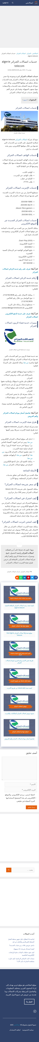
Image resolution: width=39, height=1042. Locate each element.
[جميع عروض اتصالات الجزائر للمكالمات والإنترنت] (19, 709)
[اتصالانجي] (36, 3)
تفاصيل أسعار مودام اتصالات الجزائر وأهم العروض (19, 739)
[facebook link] (34, 1011)
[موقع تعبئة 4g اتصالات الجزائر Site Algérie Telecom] (19, 629)
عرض (25, 100)
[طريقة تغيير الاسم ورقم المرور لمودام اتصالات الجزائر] (19, 657)
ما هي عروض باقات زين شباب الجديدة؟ (21, 945)
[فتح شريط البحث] (12, 3)
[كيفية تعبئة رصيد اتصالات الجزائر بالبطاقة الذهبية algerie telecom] (19, 602)
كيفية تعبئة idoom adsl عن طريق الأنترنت (19, 688)
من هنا (26, 363)
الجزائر (29, 53)
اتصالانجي (29, 3)
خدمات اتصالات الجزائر (13, 571)
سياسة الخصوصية (28, 1030)
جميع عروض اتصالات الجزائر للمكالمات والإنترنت (19, 713)
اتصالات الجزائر (21, 53)
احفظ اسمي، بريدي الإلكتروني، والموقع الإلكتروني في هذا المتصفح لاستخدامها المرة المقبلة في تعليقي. (20, 798)
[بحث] (8, 870)
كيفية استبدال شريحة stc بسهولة (24, 949)
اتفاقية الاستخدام (15, 1030)
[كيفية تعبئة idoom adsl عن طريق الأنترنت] (19, 684)
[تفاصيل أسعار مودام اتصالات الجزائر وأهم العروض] (19, 735)
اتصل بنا (29, 1002)
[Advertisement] (19, 26)
